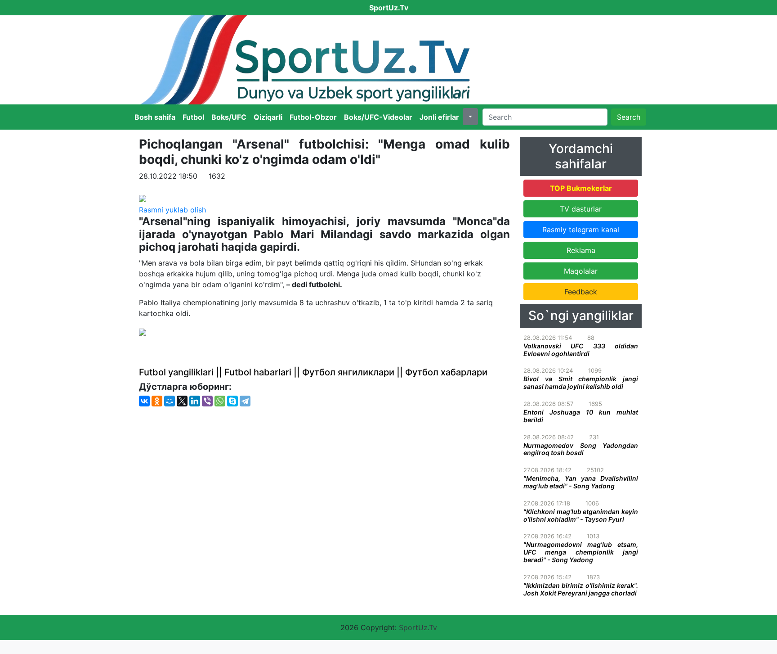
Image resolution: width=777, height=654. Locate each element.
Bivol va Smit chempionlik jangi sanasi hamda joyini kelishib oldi (580, 382)
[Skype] (232, 401)
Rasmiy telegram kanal (580, 229)
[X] (182, 401)
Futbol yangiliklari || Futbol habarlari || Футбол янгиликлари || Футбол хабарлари (313, 372)
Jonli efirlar (439, 117)
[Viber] (207, 401)
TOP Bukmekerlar (581, 188)
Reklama (581, 250)
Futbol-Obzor (313, 117)
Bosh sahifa (154, 117)
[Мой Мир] (169, 401)
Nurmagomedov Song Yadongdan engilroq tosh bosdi (580, 449)
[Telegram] (245, 401)
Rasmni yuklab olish (172, 209)
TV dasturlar (581, 208)
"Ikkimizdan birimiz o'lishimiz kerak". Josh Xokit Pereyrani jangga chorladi (580, 589)
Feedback (580, 291)
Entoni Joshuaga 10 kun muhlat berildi (580, 416)
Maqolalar (581, 270)
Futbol (193, 117)
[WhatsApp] (219, 401)
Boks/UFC (228, 117)
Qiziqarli (268, 117)
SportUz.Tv (418, 627)
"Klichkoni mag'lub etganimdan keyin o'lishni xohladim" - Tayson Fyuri (580, 515)
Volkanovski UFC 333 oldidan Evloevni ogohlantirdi (580, 349)
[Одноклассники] (157, 401)
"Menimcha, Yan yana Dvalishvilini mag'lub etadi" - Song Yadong (580, 482)
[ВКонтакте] (144, 401)
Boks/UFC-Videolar (378, 117)
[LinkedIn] (194, 401)
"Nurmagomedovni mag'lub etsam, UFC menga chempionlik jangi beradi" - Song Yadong (580, 552)
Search (628, 117)
